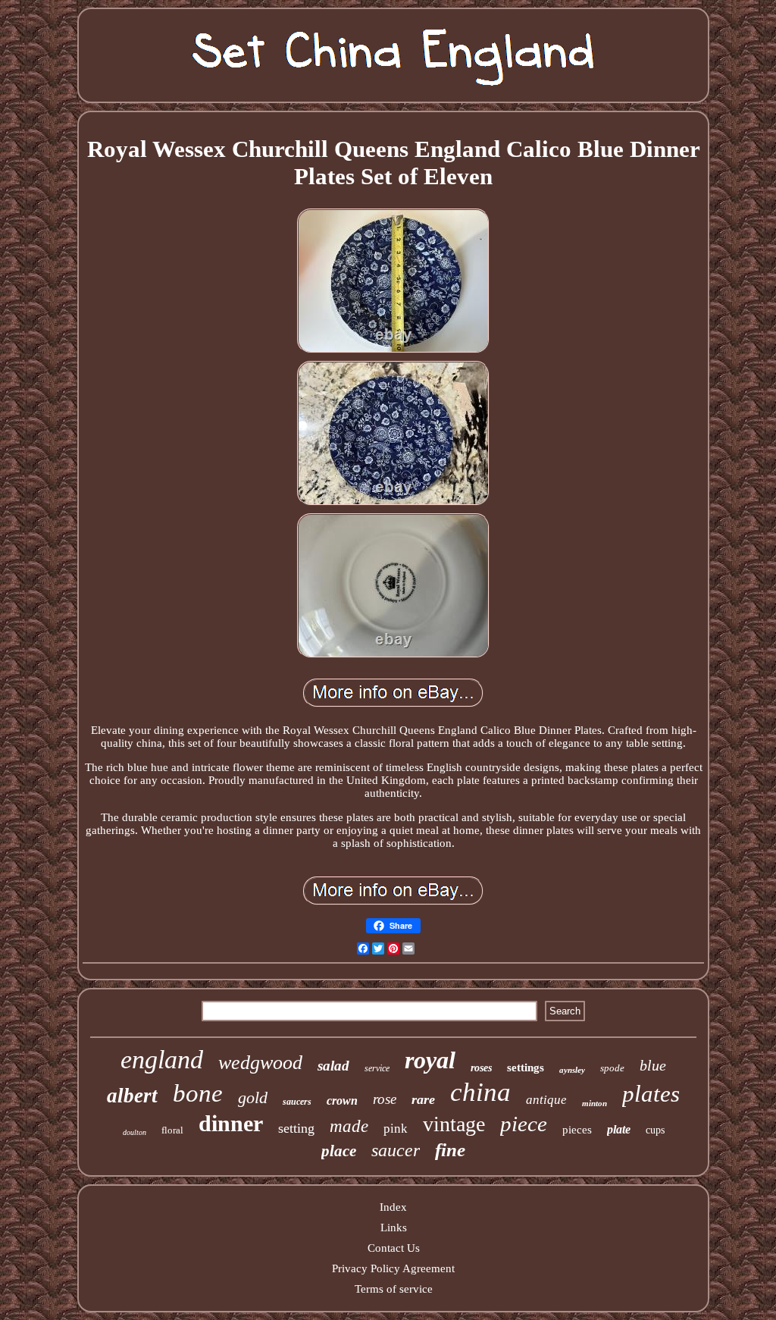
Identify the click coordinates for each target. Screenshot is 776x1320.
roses (481, 1068)
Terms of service (394, 1289)
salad (333, 1066)
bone (198, 1093)
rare (423, 1099)
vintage (454, 1124)
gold (253, 1097)
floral (172, 1130)
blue (653, 1065)
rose (384, 1099)
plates (651, 1093)
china (480, 1092)
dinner (231, 1123)
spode (612, 1068)
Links (393, 1227)
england (161, 1060)
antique (546, 1100)
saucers (297, 1101)
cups (655, 1130)
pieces (577, 1130)
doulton (134, 1132)
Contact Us (394, 1248)
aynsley (572, 1069)
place (338, 1151)
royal (430, 1060)
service (377, 1068)
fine (450, 1150)
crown (342, 1100)
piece (523, 1123)
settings (525, 1067)
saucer (395, 1150)
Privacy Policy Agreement (393, 1268)
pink (395, 1128)
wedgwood (260, 1063)
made (349, 1126)
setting (296, 1128)
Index (393, 1207)
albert (132, 1095)
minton (594, 1103)
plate (618, 1129)
